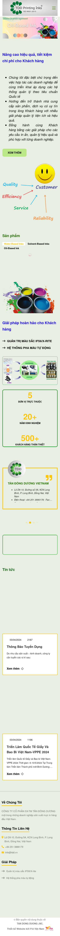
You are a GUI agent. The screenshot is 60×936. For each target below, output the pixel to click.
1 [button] (26, 522)
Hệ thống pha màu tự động (29, 348)
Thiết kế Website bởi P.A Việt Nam (25, 928)
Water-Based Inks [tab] (14, 243)
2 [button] (30, 523)
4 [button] (37, 522)
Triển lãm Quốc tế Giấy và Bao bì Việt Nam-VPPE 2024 (28, 749)
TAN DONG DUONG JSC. (30, 923)
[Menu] (55, 8)
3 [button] (33, 522)
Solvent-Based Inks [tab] (38, 243)
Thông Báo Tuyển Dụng (24, 646)
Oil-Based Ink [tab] (11, 248)
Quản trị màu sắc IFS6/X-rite (29, 341)
